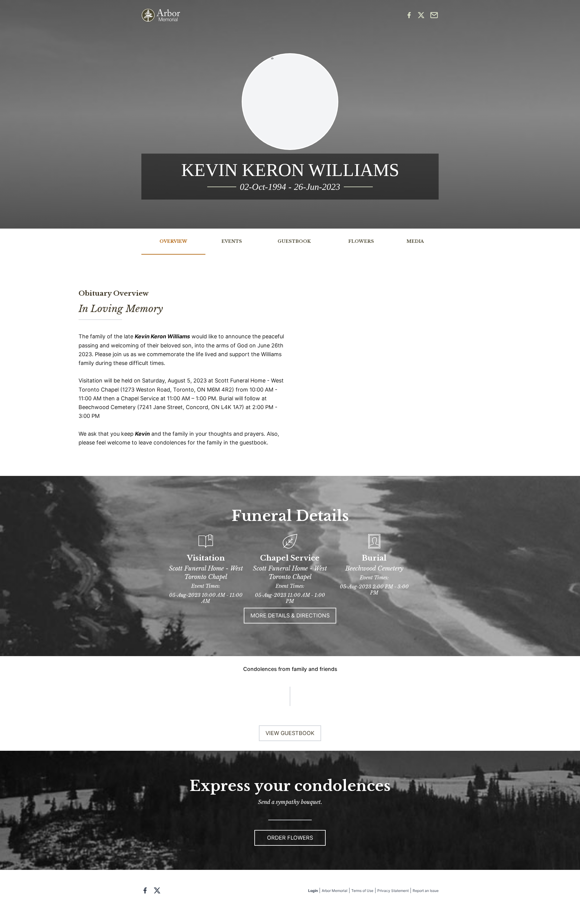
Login (313, 890)
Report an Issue (426, 890)
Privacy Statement (393, 890)
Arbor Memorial (334, 890)
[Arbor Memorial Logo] (160, 15)
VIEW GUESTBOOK (290, 733)
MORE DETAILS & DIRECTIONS (290, 615)
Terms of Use (362, 890)
